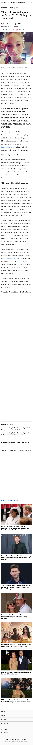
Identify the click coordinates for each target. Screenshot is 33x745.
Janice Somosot (8, 24)
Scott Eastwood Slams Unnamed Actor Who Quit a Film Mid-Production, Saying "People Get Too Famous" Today (16, 587)
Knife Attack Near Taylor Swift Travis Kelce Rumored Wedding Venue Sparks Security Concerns (14, 616)
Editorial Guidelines (24, 450)
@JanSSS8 (18, 24)
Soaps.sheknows (6, 147)
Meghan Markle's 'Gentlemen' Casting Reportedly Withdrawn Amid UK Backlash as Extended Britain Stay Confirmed (15, 528)
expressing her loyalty (13, 258)
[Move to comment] (23, 29)
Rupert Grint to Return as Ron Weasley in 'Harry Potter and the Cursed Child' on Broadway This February (16, 557)
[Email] (20, 29)
